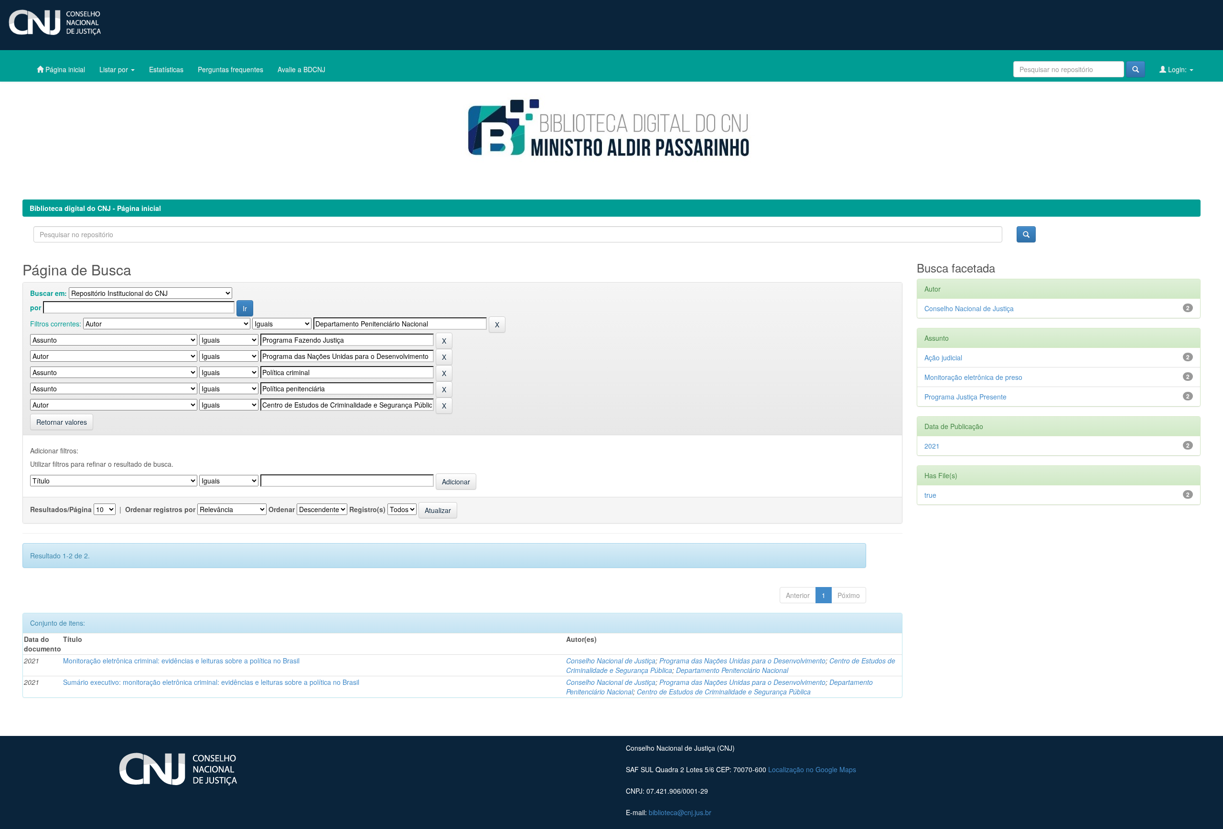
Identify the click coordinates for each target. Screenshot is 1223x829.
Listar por (114, 69)
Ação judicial (943, 357)
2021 (932, 446)
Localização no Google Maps (812, 769)
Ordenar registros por (160, 509)
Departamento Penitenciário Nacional (732, 670)
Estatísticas (166, 69)
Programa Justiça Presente (965, 396)
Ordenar (281, 509)
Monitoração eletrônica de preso (973, 377)
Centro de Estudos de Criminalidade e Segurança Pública (724, 691)
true (930, 495)
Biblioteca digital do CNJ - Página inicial (95, 208)
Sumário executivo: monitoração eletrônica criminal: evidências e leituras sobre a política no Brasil (211, 682)
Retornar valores (61, 422)
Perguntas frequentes (230, 69)
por (35, 307)
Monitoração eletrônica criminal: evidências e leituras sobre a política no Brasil (181, 660)
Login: (1177, 69)
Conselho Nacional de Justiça (610, 660)
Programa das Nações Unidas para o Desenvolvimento (742, 660)
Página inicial (64, 69)
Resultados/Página (61, 509)
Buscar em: (48, 293)
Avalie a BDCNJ (301, 69)
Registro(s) (367, 509)
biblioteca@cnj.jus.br (680, 812)
